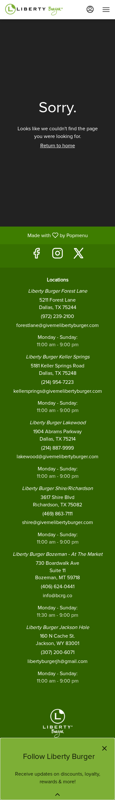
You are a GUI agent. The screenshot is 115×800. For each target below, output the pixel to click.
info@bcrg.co (57, 595)
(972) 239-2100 (57, 316)
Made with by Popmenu (46, 235)
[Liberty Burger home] (34, 10)
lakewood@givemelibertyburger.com (57, 456)
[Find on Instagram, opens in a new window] (57, 255)
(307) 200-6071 (57, 652)
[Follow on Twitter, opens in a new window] (78, 255)
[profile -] (90, 9)
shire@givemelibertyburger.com (57, 522)
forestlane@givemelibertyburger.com (57, 325)
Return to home (57, 145)
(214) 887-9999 (57, 448)
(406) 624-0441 (57, 586)
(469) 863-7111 (57, 513)
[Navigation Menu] (106, 9)
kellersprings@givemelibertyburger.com (57, 391)
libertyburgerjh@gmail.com (57, 661)
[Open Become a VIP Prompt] (57, 794)
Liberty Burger (57, 723)
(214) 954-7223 (57, 382)
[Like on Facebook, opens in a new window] (36, 255)
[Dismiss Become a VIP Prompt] (104, 748)
